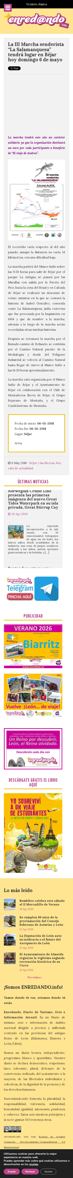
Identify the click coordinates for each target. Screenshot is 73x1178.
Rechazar (30, 1171)
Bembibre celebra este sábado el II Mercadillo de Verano (42, 902)
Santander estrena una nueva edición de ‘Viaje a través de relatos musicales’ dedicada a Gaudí (31, 559)
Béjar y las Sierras (41, 463)
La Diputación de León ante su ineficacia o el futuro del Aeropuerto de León (40, 939)
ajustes (33, 1164)
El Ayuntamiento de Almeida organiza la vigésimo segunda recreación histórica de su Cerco (42, 959)
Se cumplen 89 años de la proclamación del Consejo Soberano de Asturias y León (41, 921)
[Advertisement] (36, 102)
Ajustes (48, 1171)
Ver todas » (34, 977)
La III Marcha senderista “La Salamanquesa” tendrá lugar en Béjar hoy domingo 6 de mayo (36, 52)
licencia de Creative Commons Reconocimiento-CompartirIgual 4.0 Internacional (34, 1142)
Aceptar (12, 1171)
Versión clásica (36, 4)
